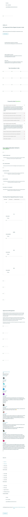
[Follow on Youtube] (20, 9)
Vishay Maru (4, 442)
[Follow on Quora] (23, 9)
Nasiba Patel (4, 385)
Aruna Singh (4, 379)
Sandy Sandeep (5, 406)
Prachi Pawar (4, 432)
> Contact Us (5, 463)
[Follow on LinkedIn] (19, 9)
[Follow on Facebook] (16, 9)
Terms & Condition (15, 507)
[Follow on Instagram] (17, 9)
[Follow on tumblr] (24, 9)
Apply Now (14, 510)
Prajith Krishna (5, 395)
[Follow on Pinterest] (21, 9)
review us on (4, 375)
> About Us (4, 461)
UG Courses (5, 199)
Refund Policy (21, 507)
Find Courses (6, 33)
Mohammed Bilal (5, 422)
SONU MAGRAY (5, 390)
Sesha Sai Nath (5, 413)
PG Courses (10, 199)
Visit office (5, 513)
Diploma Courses (16, 199)
